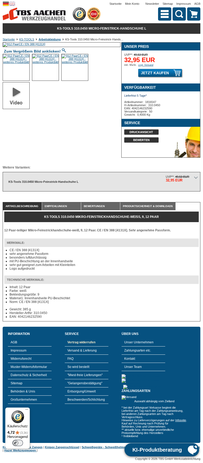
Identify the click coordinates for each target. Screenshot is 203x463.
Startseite (115, 3)
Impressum (183, 3)
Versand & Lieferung (82, 350)
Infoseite (180, 420)
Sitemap (168, 3)
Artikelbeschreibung (22, 206)
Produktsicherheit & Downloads (148, 206)
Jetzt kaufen (155, 73)
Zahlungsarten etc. (137, 350)
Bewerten (141, 140)
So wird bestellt (78, 367)
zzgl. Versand (145, 65)
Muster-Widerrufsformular (29, 367)
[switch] (17, 443)
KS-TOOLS (26, 39)
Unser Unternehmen (139, 342)
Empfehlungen (56, 206)
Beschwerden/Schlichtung (86, 399)
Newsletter (152, 3)
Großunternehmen (24, 399)
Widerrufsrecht (21, 359)
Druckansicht (141, 132)
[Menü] (27, 411)
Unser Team (133, 367)
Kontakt (129, 359)
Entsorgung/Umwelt (81, 391)
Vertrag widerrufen (81, 342)
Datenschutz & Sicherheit (29, 375)
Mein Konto (132, 3)
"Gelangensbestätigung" (84, 383)
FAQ (70, 359)
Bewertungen (94, 206)
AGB (197, 3)
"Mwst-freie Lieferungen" (85, 375)
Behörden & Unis (23, 391)
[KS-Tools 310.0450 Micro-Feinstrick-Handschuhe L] (24, 44)
